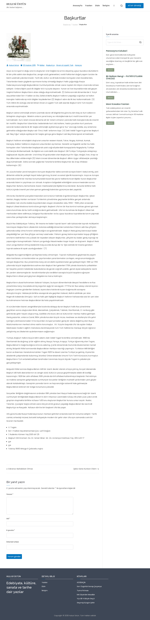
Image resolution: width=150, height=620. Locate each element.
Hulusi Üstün (14, 65)
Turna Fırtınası (82, 590)
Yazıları (88, 5)
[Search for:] (124, 42)
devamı (110, 70)
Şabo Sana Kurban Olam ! (85, 468)
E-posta (10, 530)
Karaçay (78, 65)
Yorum (9, 494)
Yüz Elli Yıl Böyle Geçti (86, 598)
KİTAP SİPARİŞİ (134, 5)
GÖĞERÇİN (81, 582)
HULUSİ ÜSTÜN (16, 4)
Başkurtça (50, 65)
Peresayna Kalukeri (116, 51)
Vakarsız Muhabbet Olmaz (20, 468)
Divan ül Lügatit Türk (64, 65)
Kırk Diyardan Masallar (86, 594)
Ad (8, 518)
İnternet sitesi (12, 542)
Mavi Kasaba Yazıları (117, 104)
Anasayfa (77, 5)
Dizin (97, 5)
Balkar (42, 65)
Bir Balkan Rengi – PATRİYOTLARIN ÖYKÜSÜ (124, 77)
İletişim (106, 5)
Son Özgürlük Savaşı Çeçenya (89, 586)
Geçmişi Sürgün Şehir (86, 603)
